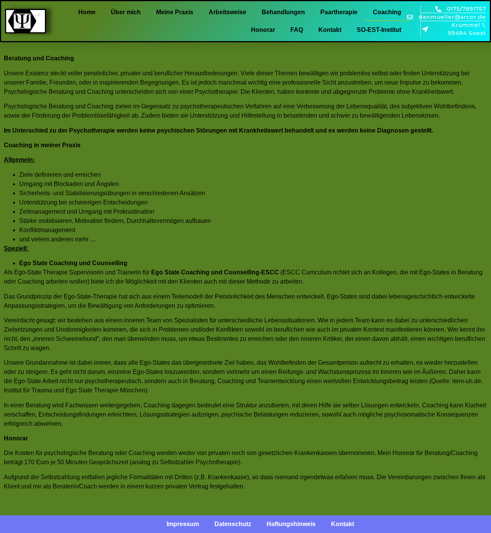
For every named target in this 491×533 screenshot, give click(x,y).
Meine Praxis (174, 12)
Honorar (263, 30)
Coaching (387, 12)
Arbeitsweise (227, 12)
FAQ (296, 30)
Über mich (126, 12)
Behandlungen (283, 12)
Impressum (182, 524)
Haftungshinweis (291, 524)
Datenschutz (232, 524)
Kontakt (329, 30)
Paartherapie (339, 12)
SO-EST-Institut (379, 30)
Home (87, 12)
